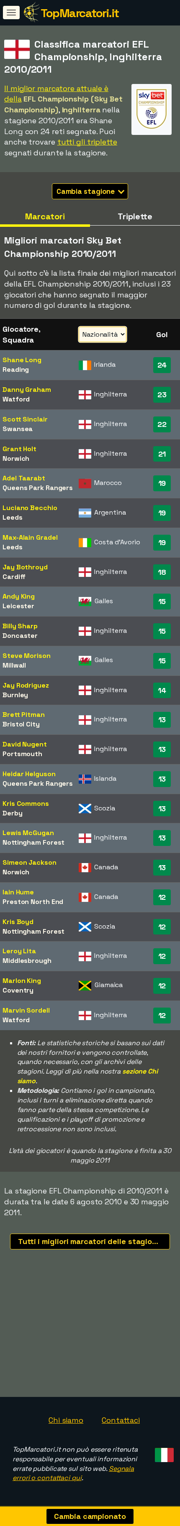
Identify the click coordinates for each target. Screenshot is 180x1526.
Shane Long (22, 359)
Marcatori (44, 216)
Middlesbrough (27, 960)
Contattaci (121, 1420)
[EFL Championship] (151, 127)
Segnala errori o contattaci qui (73, 1473)
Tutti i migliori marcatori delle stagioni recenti (94, 1241)
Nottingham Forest (33, 842)
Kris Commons (26, 803)
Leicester (18, 606)
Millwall (14, 665)
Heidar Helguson (29, 773)
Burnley (15, 695)
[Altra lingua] (163, 1453)
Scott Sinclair (25, 419)
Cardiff (14, 576)
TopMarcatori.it (80, 12)
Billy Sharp (20, 626)
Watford (16, 399)
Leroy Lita (19, 951)
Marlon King (22, 980)
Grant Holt (19, 448)
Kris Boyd (18, 921)
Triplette (135, 216)
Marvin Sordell (26, 1010)
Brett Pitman (24, 714)
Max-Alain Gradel (30, 537)
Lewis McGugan (28, 832)
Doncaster (20, 635)
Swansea (18, 428)
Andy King (19, 596)
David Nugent (25, 744)
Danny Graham (27, 389)
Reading (16, 369)
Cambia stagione (86, 191)
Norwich (16, 458)
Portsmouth (22, 753)
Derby (13, 813)
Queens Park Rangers (38, 487)
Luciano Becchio (30, 507)
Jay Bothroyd (25, 567)
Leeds (13, 517)
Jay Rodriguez (26, 685)
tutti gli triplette (87, 142)
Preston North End (33, 901)
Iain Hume (18, 892)
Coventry (18, 990)
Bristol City (21, 724)
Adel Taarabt (24, 478)
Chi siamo (66, 1420)
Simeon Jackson (30, 862)
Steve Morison (27, 655)
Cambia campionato (90, 1516)
